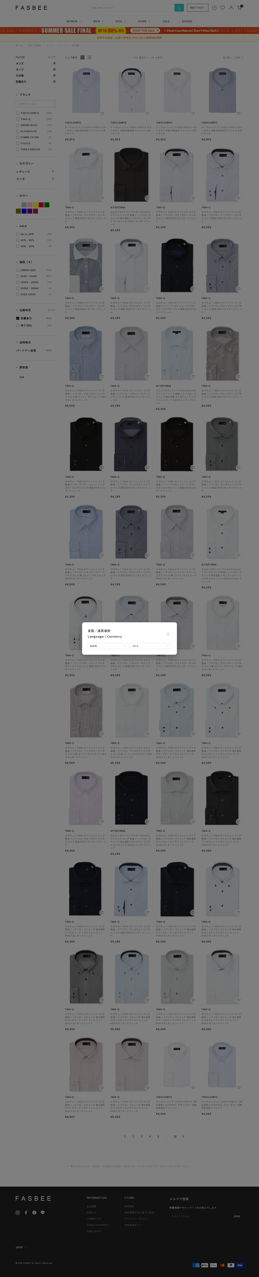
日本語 (93, 646)
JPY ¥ (135, 646)
